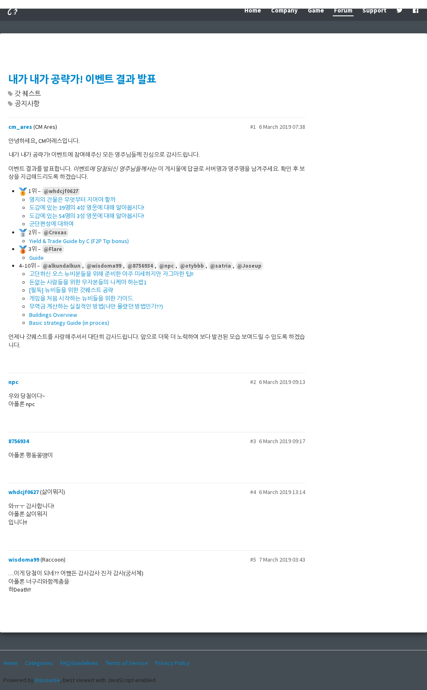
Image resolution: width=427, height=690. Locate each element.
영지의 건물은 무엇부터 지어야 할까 (72, 199)
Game (316, 10)
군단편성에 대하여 (51, 224)
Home (252, 10)
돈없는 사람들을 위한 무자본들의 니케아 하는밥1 (88, 282)
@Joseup (249, 265)
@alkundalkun (61, 265)
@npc (166, 265)
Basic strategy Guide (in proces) (69, 322)
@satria (220, 265)
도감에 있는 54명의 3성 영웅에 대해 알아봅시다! (86, 216)
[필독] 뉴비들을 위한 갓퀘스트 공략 (71, 290)
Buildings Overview (53, 315)
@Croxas (55, 232)
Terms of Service (126, 663)
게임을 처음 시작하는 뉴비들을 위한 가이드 (81, 298)
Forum (343, 10)
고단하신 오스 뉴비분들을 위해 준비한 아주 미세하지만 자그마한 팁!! (111, 274)
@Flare (53, 249)
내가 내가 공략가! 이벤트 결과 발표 (82, 79)
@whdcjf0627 (61, 191)
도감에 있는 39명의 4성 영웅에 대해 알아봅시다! (86, 207)
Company (284, 10)
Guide (36, 257)
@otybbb (192, 265)
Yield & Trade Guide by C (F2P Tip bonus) (79, 241)
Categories (39, 663)
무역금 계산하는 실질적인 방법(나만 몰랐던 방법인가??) (96, 306)
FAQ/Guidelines (79, 663)
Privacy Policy (172, 663)
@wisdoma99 (104, 265)
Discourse (47, 680)
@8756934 (140, 265)
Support (374, 10)
